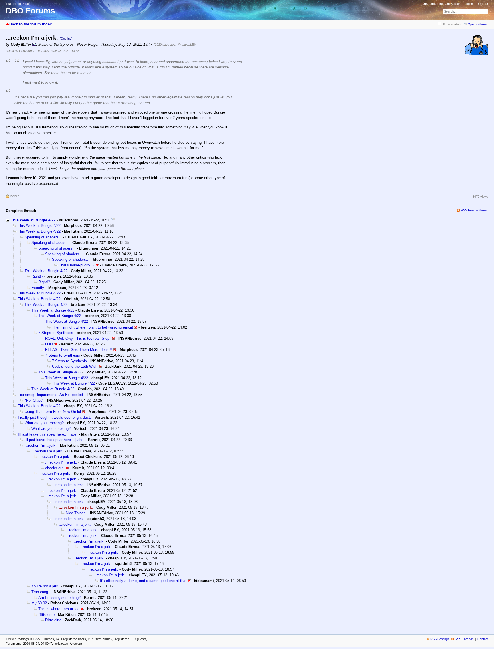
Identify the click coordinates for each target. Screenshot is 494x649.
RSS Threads (464, 639)
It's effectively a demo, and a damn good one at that (143, 581)
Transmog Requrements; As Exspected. (51, 395)
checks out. (55, 468)
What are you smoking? (44, 423)
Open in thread (478, 24)
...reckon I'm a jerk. (41, 445)
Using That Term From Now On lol (53, 411)
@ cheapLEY (187, 44)
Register (482, 3)
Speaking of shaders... (43, 237)
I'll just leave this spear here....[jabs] (48, 434)
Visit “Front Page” (18, 3)
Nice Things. (76, 513)
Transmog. (40, 592)
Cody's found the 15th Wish (74, 366)
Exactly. (38, 288)
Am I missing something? (59, 597)
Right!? (37, 276)
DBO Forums (30, 10)
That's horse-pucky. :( (77, 265)
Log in (469, 3)
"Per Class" (34, 400)
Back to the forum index (30, 24)
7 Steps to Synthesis (55, 333)
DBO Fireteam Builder (445, 3)
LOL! (49, 344)
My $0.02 (39, 603)
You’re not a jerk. (45, 586)
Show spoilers (452, 24)
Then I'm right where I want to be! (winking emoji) (92, 327)
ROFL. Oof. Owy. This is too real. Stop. (78, 338)
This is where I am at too (58, 609)
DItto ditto (46, 614)
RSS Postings (439, 639)
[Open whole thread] (113, 220)
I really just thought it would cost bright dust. (54, 417)
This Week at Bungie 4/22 (33, 220)
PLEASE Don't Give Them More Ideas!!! (78, 349)
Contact (482, 639)
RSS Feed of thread (474, 210)
